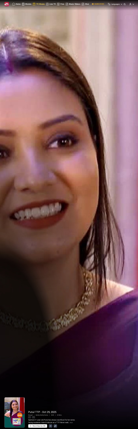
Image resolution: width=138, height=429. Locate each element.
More (71, 422)
